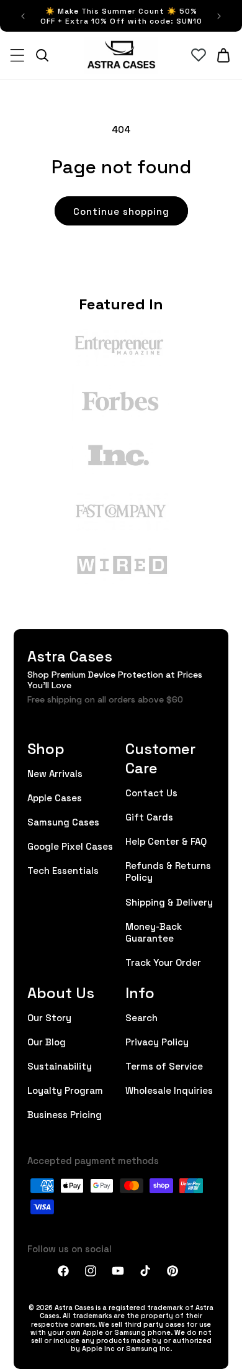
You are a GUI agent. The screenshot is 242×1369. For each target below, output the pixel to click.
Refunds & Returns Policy (168, 870)
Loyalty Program (65, 1089)
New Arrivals (55, 773)
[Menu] (17, 55)
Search (141, 1017)
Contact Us (151, 792)
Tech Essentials (63, 869)
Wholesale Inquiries (169, 1089)
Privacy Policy (157, 1041)
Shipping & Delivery (169, 901)
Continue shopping (121, 210)
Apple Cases (54, 797)
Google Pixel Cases (70, 845)
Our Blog (46, 1041)
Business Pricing (64, 1114)
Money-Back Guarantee (153, 931)
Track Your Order (163, 961)
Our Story (49, 1017)
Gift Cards (149, 816)
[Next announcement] (219, 16)
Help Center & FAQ (166, 840)
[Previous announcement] (23, 16)
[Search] (42, 55)
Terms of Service (164, 1065)
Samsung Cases (63, 821)
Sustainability (59, 1065)
